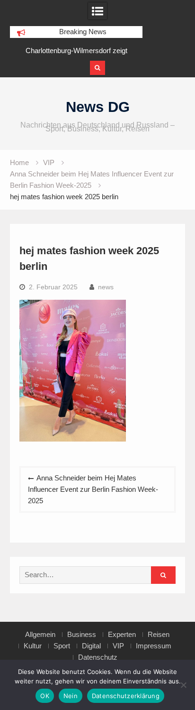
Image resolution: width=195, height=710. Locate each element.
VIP (118, 646)
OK (44, 696)
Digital (91, 646)
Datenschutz (97, 657)
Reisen (158, 634)
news (106, 287)
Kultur (33, 646)
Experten (122, 634)
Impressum (153, 646)
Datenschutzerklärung (126, 696)
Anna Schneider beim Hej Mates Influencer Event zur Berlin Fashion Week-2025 (93, 489)
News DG (98, 107)
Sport (61, 646)
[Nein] (183, 685)
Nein (70, 696)
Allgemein (40, 634)
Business (81, 634)
